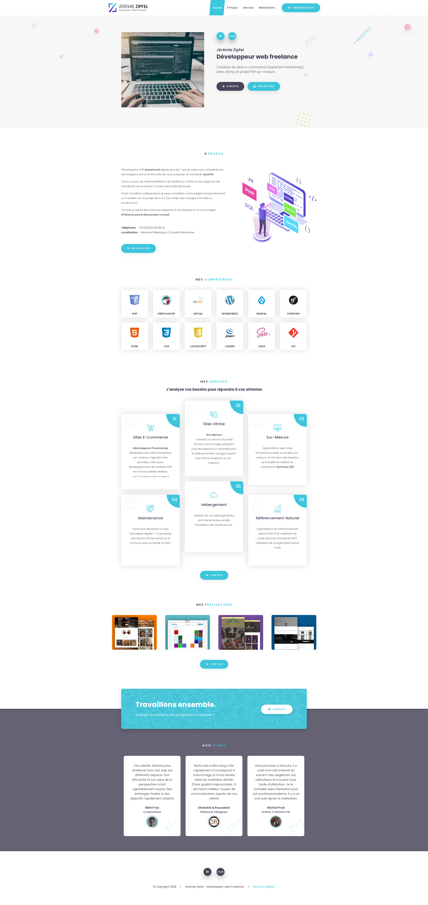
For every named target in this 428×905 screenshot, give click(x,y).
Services (248, 7)
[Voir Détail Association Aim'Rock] (187, 632)
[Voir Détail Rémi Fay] (294, 632)
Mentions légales (264, 886)
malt (232, 36)
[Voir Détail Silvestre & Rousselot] (134, 632)
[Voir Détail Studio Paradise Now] (240, 632)
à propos (232, 7)
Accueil (217, 7)
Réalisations (267, 7)
